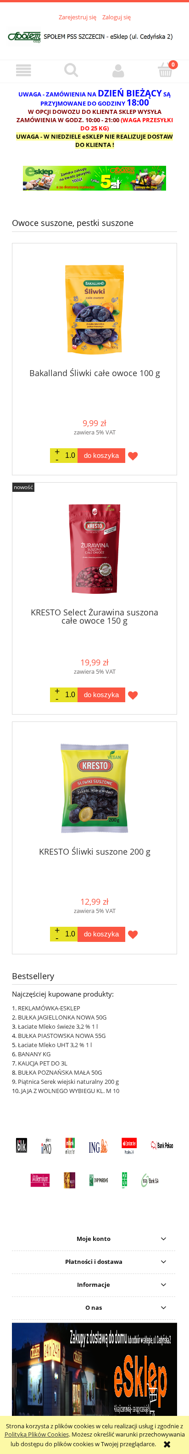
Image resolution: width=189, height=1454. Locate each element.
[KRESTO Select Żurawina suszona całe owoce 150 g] (94, 549)
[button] (23, 71)
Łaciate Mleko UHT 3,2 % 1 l (55, 1045)
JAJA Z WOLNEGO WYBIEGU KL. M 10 (70, 1091)
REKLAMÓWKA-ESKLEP (49, 1008)
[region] (94, 178)
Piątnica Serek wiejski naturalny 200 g (68, 1081)
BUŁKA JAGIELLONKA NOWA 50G (62, 1017)
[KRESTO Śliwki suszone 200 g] (94, 788)
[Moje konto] (118, 71)
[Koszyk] (165, 70)
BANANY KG (34, 1054)
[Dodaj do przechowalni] (133, 456)
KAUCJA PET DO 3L (42, 1063)
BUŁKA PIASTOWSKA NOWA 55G (62, 1035)
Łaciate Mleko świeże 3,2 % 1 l (58, 1026)
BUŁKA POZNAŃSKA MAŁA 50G (60, 1072)
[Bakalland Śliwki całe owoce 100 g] (94, 310)
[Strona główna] (94, 35)
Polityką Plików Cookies (37, 1434)
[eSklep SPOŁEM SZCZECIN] (94, 178)
